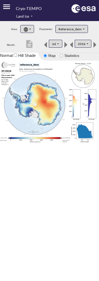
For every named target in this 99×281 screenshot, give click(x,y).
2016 (82, 44)
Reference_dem (70, 29)
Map (52, 55)
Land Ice (23, 16)
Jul (54, 44)
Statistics (71, 55)
